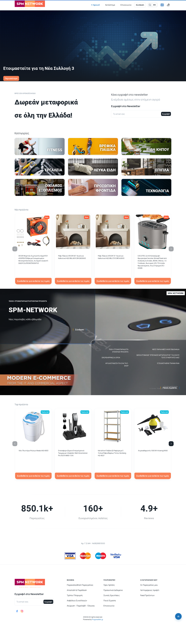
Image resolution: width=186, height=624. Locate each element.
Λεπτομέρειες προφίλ (149, 590)
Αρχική (96, 5)
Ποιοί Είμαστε (109, 600)
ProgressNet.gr (97, 619)
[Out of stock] (73, 247)
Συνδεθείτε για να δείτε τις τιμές (33, 281)
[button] (162, 5)
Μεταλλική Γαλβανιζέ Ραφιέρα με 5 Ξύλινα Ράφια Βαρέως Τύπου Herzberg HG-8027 (112, 453)
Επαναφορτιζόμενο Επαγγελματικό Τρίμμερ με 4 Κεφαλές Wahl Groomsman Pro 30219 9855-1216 (73, 453)
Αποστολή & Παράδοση (77, 590)
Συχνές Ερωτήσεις (111, 595)
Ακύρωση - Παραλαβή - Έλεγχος (81, 605)
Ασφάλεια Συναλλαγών (77, 600)
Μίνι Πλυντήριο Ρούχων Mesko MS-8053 (33, 450)
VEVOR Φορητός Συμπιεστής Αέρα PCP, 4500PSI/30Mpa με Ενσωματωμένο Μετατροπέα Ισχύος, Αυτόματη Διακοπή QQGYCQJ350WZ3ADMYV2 (33, 259)
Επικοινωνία (126, 5)
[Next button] (171, 443)
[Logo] (30, 5)
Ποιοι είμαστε (170, 387)
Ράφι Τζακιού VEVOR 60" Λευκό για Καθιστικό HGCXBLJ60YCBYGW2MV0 (72, 257)
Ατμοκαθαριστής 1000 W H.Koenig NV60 (153, 450)
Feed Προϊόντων (147, 595)
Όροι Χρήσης (109, 585)
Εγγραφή (166, 114)
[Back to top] (178, 616)
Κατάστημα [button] (110, 5)
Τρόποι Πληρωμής (75, 595)
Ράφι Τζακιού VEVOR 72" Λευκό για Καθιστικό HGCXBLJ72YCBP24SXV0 (111, 257)
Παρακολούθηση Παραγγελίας (80, 585)
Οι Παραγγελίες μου (149, 585)
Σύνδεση (140, 5)
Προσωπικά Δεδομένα (113, 590)
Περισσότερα (11, 78)
